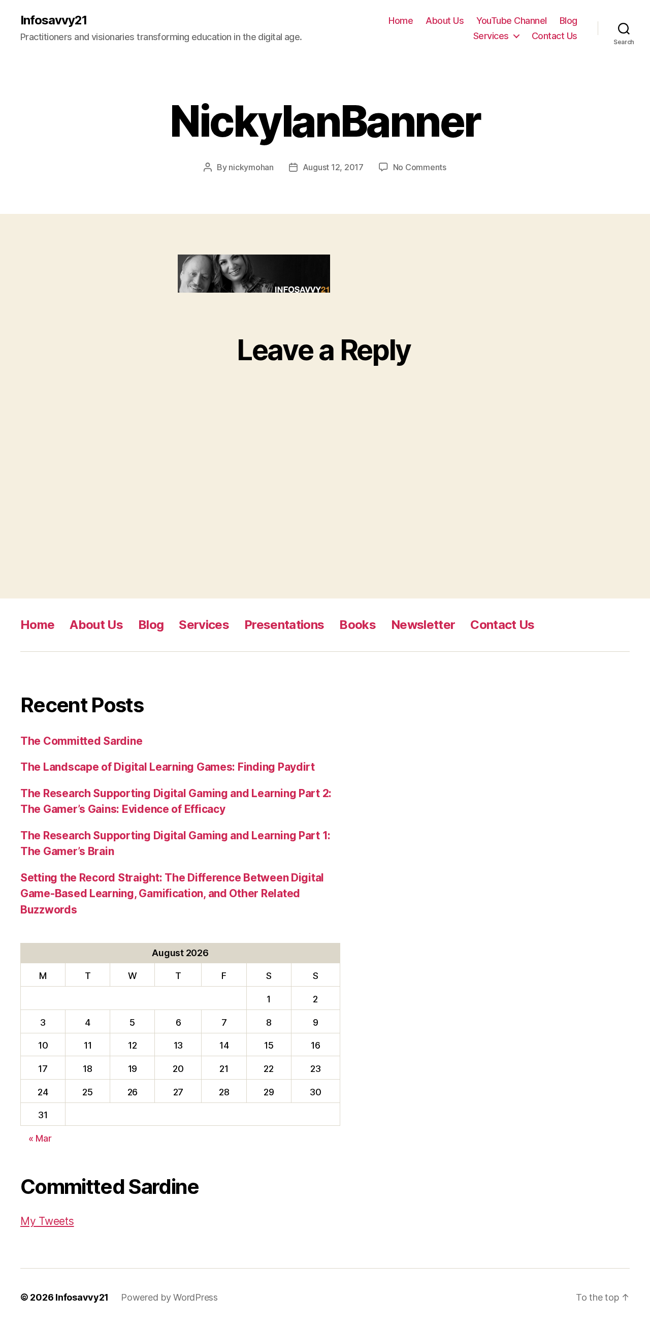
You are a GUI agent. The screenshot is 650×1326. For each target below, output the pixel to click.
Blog (568, 20)
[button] (254, 274)
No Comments (419, 167)
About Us (445, 20)
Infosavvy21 (53, 20)
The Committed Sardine (81, 741)
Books (357, 624)
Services (491, 35)
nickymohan (251, 167)
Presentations (284, 624)
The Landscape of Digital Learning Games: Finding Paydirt (167, 767)
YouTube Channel (511, 20)
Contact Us (554, 35)
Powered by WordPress (169, 1297)
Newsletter (423, 624)
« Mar (40, 1138)
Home (400, 20)
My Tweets (47, 1221)
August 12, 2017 (333, 167)
